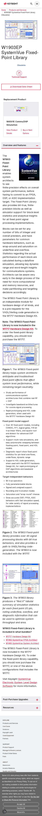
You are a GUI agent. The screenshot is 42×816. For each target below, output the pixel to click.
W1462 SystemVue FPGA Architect (21, 640)
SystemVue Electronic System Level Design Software (20, 682)
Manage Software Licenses (12, 750)
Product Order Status (10, 753)
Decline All (21, 808)
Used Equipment (8, 735)
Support (6, 744)
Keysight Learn (8, 732)
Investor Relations (9, 768)
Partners (5, 738)
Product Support (8, 747)
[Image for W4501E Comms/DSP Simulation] (21, 109)
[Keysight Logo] (11, 4)
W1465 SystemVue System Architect (22, 643)
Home (3, 10)
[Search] (31, 3)
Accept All (21, 804)
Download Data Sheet (22, 86)
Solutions (6, 729)
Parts (4, 756)
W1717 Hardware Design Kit (18, 328)
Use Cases (6, 726)
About (5, 762)
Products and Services (17, 10)
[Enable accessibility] (4, 811)
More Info (21, 812)
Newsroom (6, 765)
